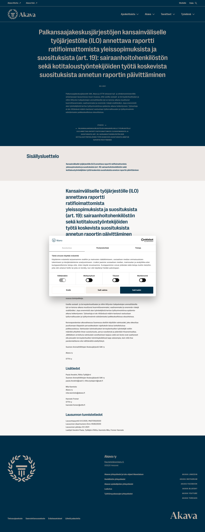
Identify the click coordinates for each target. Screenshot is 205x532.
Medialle (182, 3)
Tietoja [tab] (138, 248)
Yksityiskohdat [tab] (102, 248)
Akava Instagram (188, 479)
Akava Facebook (189, 484)
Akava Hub (30, 3)
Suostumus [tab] (67, 248)
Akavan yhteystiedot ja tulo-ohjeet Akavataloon (123, 474)
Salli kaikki (136, 290)
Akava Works (13, 3)
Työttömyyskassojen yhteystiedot (118, 494)
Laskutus (108, 489)
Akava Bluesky (189, 489)
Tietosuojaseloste (15, 518)
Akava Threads (189, 498)
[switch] (89, 279)
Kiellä (68, 290)
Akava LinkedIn (189, 474)
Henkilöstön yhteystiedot (114, 479)
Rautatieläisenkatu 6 (114, 462)
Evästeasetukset (55, 518)
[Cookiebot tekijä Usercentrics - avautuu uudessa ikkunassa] (143, 240)
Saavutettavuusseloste (35, 518)
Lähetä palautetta (72, 518)
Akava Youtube (189, 493)
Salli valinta (102, 290)
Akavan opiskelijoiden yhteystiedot (118, 484)
